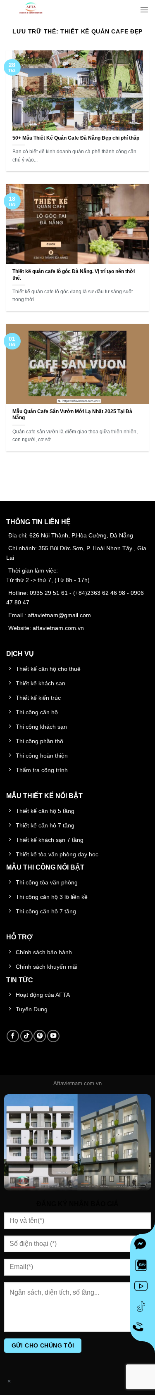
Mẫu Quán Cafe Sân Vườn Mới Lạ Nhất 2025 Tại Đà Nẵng (72, 415)
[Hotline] (143, 1328)
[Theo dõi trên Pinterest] (39, 1036)
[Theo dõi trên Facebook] (13, 1036)
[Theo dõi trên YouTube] (53, 1036)
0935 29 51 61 (49, 592)
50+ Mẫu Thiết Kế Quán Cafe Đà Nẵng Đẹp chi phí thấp (75, 138)
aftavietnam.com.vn (58, 628)
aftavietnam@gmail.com (59, 615)
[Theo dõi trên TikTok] (26, 1036)
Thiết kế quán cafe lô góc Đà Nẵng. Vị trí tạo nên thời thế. (73, 275)
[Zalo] (142, 1267)
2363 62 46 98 (106, 592)
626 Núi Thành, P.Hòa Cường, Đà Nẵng (81, 535)
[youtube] (142, 1287)
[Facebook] (142, 1246)
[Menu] (144, 9)
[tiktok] (142, 1308)
